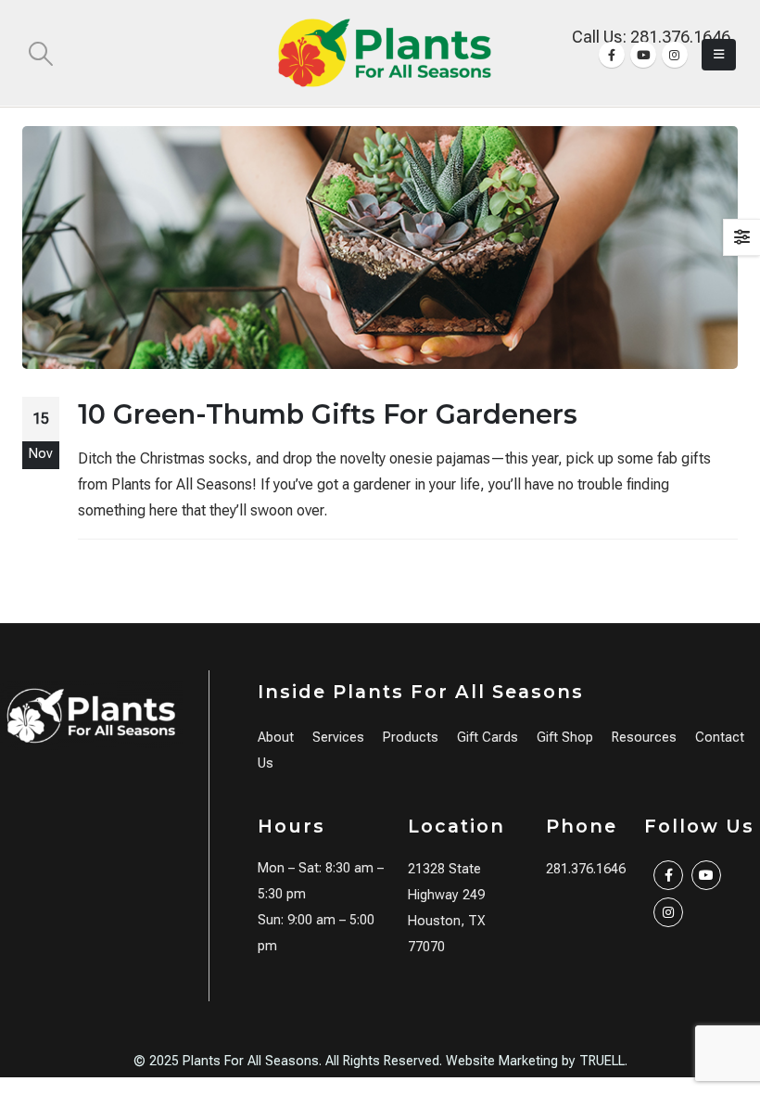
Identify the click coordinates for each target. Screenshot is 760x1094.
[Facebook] (612, 55)
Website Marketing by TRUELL (535, 1061)
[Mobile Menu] (719, 54)
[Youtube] (643, 55)
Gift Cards (487, 737)
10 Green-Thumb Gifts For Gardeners (327, 414)
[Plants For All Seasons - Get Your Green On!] (384, 52)
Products (410, 737)
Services (338, 737)
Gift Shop (565, 737)
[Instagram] (675, 55)
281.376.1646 (586, 869)
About (276, 737)
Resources (644, 737)
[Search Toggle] (40, 54)
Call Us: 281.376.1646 (651, 36)
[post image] (380, 247)
